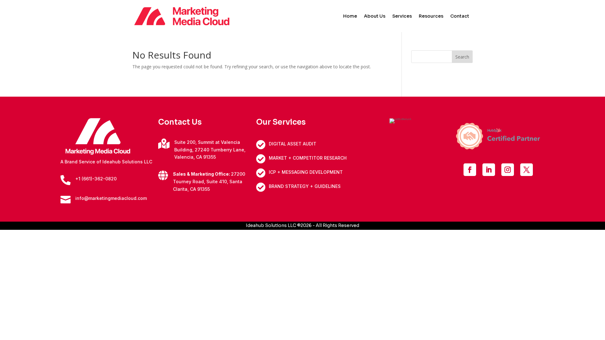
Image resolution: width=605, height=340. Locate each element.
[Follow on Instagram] (507, 169)
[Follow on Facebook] (470, 169)
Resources (431, 16)
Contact (459, 16)
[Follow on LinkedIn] (488, 169)
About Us (374, 16)
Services (402, 16)
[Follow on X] (526, 169)
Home (350, 16)
